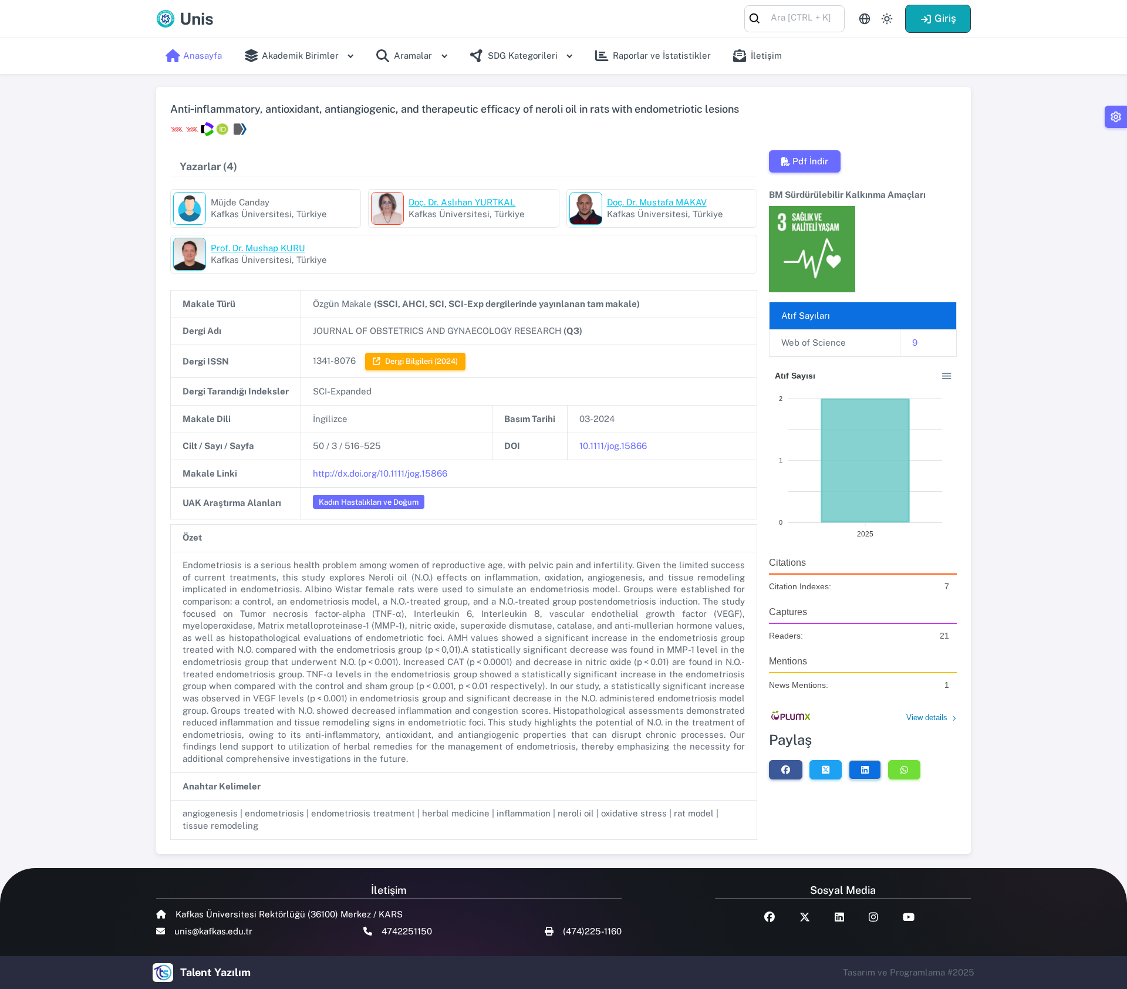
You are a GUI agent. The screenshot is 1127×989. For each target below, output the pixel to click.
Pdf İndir (810, 161)
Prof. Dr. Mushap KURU (258, 248)
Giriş (945, 18)
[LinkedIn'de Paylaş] (865, 769)
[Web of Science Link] (207, 129)
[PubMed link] (239, 129)
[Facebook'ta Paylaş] (785, 769)
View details (926, 717)
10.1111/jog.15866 (613, 446)
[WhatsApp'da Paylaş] (904, 769)
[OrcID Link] (222, 129)
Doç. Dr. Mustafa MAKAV (657, 202)
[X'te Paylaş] (825, 769)
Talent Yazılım (215, 972)
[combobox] (794, 18)
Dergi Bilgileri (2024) (421, 361)
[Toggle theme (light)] (887, 19)
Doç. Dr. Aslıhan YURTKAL (462, 202)
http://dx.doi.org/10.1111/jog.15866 (380, 473)
